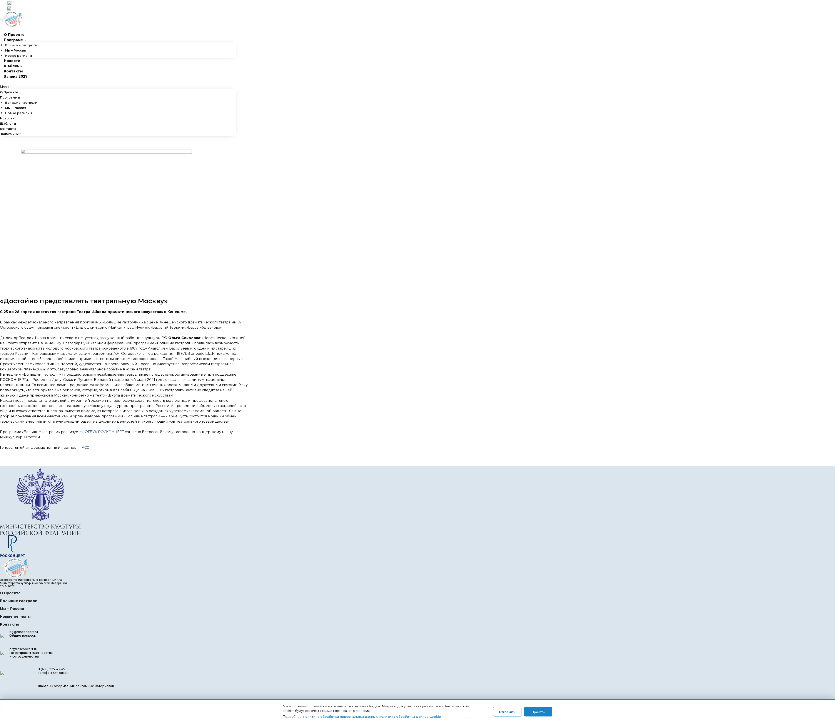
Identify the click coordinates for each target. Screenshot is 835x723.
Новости (12, 61)
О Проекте (14, 35)
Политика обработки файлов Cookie (410, 717)
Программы (15, 40)
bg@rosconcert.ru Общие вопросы (23, 634)
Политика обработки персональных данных (340, 717)
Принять (538, 712)
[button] (118, 86)
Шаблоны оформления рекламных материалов (76, 686)
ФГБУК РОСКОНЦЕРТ (104, 432)
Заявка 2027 (16, 76)
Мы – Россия (15, 50)
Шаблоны (13, 66)
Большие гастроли (21, 45)
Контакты (13, 71)
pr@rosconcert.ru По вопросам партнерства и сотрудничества (31, 652)
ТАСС (84, 447)
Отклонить (507, 712)
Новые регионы (18, 56)
